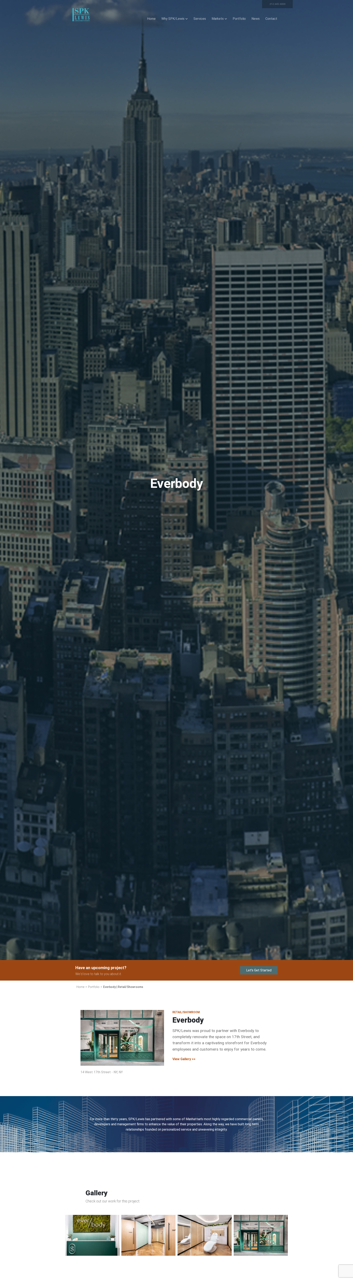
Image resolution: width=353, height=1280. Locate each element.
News (255, 19)
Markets (218, 19)
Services (199, 19)
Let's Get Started (258, 970)
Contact (271, 19)
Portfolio (239, 19)
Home (151, 19)
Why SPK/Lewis (172, 19)
